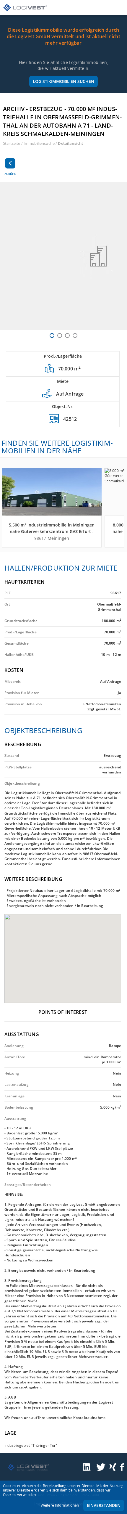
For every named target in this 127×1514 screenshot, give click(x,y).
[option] (63, 256)
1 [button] (52, 335)
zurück (10, 174)
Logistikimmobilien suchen (63, 81)
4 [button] (75, 335)
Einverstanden (104, 1505)
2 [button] (59, 335)
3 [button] (67, 335)
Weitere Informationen (60, 1505)
